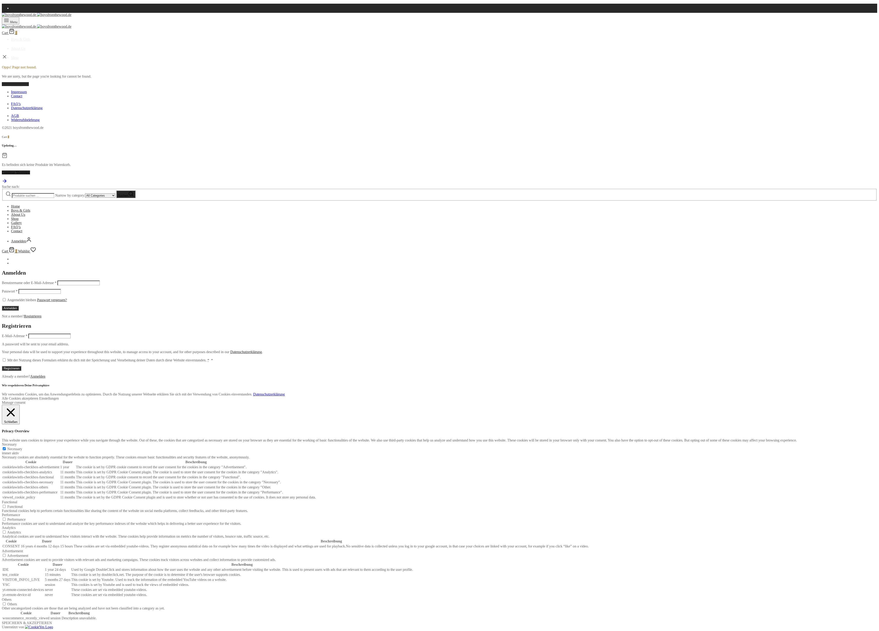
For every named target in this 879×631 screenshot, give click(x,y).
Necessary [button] (9, 444)
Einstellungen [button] (49, 398)
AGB (15, 116)
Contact (16, 96)
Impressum (19, 92)
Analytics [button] (9, 528)
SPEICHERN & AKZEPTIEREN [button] (27, 623)
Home (15, 206)
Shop (15, 58)
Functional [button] (9, 502)
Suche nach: (10, 187)
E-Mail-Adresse (14, 336)
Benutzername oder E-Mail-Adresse (29, 283)
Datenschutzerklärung (27, 108)
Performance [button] (11, 515)
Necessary (14, 449)
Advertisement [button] (12, 551)
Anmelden (10, 308)
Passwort (10, 291)
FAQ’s (16, 104)
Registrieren (32, 316)
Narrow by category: (70, 195)
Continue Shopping (16, 172)
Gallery (16, 223)
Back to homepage (15, 84)
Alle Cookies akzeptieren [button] (20, 398)
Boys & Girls (20, 39)
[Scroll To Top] (4, 182)
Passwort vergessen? (52, 300)
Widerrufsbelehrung (25, 120)
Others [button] (6, 599)
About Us (18, 48)
